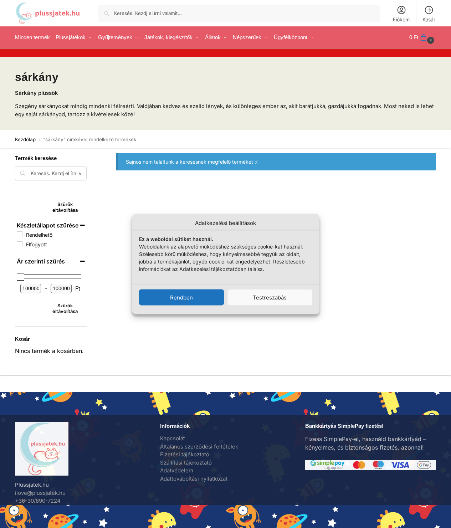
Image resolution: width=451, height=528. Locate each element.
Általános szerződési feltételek (199, 446)
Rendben (181, 297)
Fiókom (401, 19)
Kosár (428, 19)
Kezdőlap (25, 139)
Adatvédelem (176, 470)
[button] (422, 37)
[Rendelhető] (19, 234)
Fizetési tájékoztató (184, 454)
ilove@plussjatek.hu (40, 492)
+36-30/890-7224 (38, 500)
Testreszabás (270, 297)
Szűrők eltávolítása (65, 207)
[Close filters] (89, 153)
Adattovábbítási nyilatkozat (193, 478)
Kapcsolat (172, 438)
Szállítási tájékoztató (186, 462)
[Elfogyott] (19, 244)
